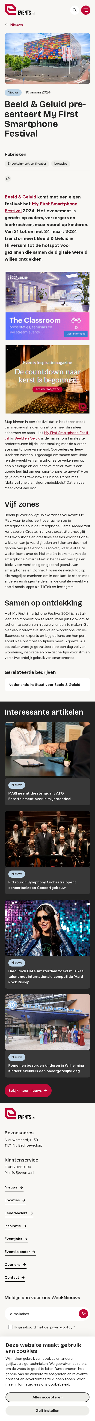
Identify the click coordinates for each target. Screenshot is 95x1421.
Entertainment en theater (27, 164)
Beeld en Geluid (27, 438)
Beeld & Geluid (20, 197)
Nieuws (16, 25)
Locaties (60, 164)
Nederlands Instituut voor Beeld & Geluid (44, 684)
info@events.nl (21, 1172)
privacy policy (61, 1327)
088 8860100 (19, 1167)
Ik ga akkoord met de (43, 1327)
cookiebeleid (58, 1384)
